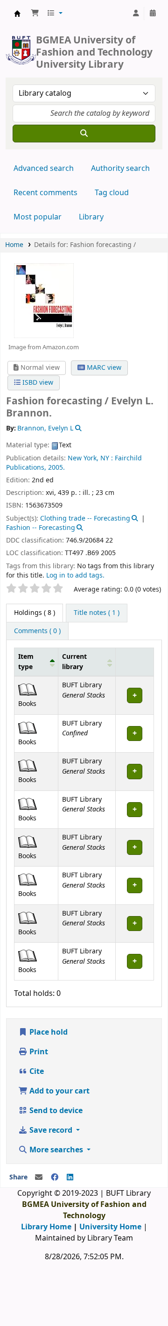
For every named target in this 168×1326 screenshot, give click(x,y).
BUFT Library (17, 13)
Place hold (48, 1032)
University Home (110, 1227)
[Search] (84, 133)
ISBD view (37, 383)
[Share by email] (39, 1177)
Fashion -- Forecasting (40, 528)
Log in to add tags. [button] (75, 575)
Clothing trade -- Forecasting (85, 518)
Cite (36, 1071)
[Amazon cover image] (43, 300)
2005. (56, 468)
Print (38, 1052)
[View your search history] (153, 13)
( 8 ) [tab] (34, 613)
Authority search (120, 168)
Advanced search (44, 168)
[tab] (96, 613)
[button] (35, 13)
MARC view (103, 368)
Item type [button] (26, 662)
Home (14, 245)
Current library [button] (74, 662)
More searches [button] (56, 1150)
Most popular (38, 217)
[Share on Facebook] (55, 1177)
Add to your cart (59, 1091)
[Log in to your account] (136, 13)
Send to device (55, 1110)
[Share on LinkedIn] (70, 1177)
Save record (51, 1130)
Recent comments (45, 192)
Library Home (46, 1227)
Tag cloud (112, 192)
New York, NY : (90, 458)
